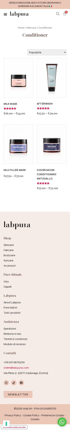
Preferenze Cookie (52, 415)
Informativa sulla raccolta (14, 427)
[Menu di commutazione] (5, 14)
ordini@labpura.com (16, 368)
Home (21, 27)
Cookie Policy (31, 415)
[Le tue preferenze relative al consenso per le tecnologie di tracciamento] (6, 423)
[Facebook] (21, 382)
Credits (35, 419)
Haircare (31, 27)
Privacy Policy (13, 415)
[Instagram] (6, 382)
